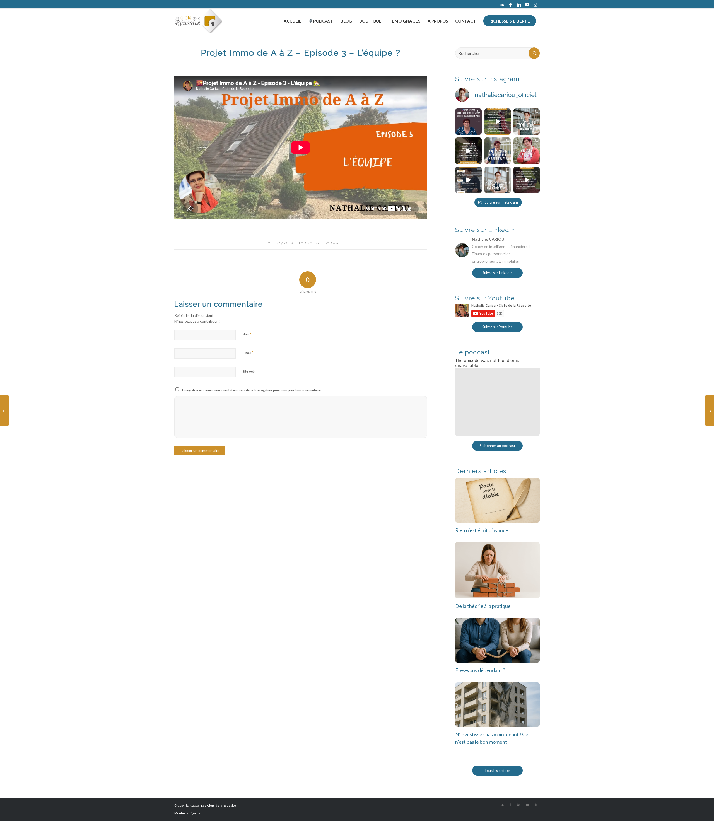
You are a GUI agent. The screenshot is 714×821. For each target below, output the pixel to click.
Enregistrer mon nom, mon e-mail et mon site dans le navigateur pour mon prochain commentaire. (251, 390)
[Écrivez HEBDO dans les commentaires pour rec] (497, 121)
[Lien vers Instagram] (535, 4)
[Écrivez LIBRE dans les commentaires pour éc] (526, 121)
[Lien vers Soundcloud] (502, 4)
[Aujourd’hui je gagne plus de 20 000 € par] (526, 180)
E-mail (248, 353)
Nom (247, 334)
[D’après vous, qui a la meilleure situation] (468, 180)
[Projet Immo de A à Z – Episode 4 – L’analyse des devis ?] (709, 410)
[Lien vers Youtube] (527, 4)
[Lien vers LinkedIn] (519, 4)
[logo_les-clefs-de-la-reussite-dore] (198, 21)
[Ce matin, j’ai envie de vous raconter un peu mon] (497, 180)
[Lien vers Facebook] (510, 4)
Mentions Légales (187, 813)
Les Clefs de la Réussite (218, 805)
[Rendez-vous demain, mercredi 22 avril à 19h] (468, 121)
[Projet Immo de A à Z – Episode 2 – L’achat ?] (4, 410)
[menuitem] (292, 21)
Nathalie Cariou (322, 243)
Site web (249, 371)
